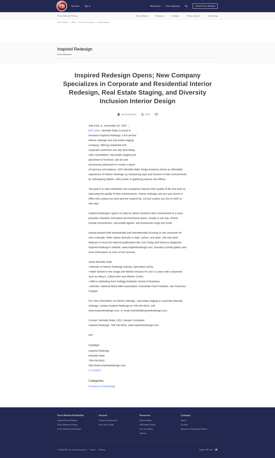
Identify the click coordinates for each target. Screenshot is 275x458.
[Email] (156, 114)
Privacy (102, 450)
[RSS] (143, 114)
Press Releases (62, 22)
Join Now (75, 6)
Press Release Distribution (69, 429)
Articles (143, 433)
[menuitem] (186, 6)
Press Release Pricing (67, 425)
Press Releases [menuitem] (173, 6)
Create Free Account (108, 420)
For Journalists (146, 429)
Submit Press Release (205, 6)
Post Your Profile (106, 425)
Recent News (146, 420)
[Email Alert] (119, 114)
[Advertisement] (137, 32)
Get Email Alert (128, 114)
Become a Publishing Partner (194, 429)
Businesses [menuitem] (155, 6)
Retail (73, 22)
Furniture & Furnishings (86, 22)
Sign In (88, 6)
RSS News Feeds (148, 425)
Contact (96, 370)
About (183, 420)
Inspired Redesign (103, 22)
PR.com (94, 130)
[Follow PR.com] (215, 449)
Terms (93, 450)
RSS (147, 114)
